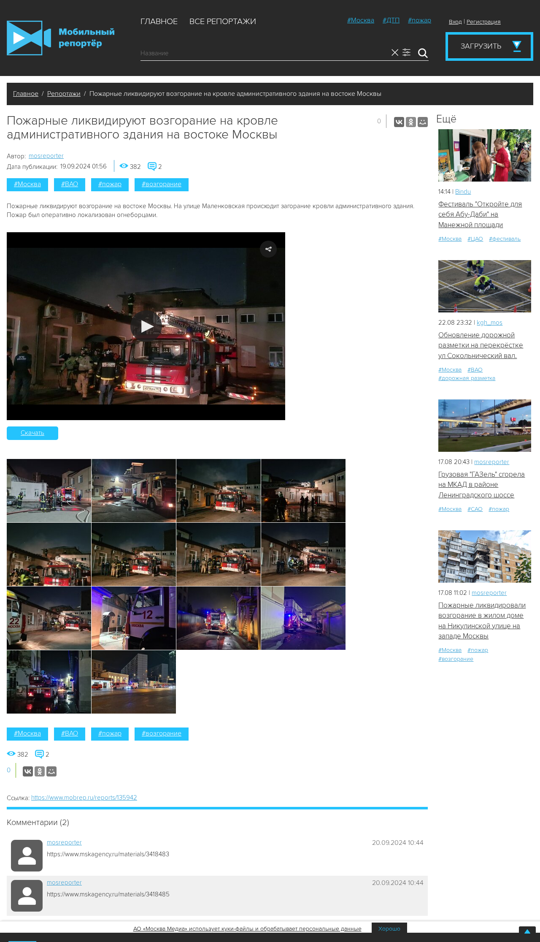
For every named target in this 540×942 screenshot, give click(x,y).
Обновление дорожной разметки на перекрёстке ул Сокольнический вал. (480, 345)
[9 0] (484, 155)
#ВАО (69, 184)
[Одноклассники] (411, 122)
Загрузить (481, 46)
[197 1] (484, 556)
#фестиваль (505, 238)
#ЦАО (475, 238)
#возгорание (161, 184)
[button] (146, 326)
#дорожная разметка (466, 378)
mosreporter (46, 156)
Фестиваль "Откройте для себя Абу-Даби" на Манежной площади (480, 214)
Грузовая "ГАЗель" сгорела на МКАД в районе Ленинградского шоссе (481, 485)
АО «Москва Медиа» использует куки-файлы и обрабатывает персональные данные (247, 928)
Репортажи (64, 94)
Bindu (463, 191)
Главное (159, 21)
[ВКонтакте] (399, 122)
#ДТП (391, 20)
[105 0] (484, 425)
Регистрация (484, 21)
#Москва (360, 20)
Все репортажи (222, 21)
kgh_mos (489, 322)
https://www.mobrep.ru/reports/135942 (84, 797)
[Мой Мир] (423, 122)
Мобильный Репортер (60, 38)
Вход (455, 21)
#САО (475, 509)
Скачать (32, 433)
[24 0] (484, 286)
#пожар (419, 20)
